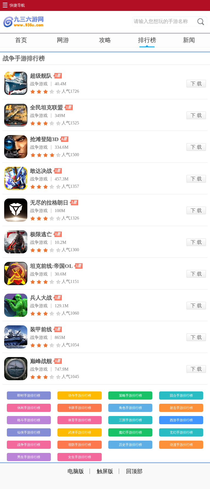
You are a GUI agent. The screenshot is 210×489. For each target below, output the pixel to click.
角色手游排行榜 (130, 408)
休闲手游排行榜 (28, 408)
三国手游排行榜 (130, 420)
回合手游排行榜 (181, 395)
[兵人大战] (15, 305)
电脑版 (76, 471)
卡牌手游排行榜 (79, 408)
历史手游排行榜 (130, 445)
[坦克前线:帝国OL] (15, 273)
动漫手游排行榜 (181, 445)
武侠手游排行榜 (79, 432)
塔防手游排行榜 (79, 445)
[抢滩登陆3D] (15, 146)
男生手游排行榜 (28, 457)
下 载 (196, 83)
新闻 (189, 40)
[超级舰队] (15, 83)
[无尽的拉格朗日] (15, 210)
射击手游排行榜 (181, 408)
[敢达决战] (15, 178)
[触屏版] (23, 21)
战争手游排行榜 (28, 445)
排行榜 (147, 40)
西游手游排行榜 (181, 420)
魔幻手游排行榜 (130, 432)
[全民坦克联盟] (15, 115)
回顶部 (134, 471)
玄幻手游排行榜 (181, 432)
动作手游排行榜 (79, 395)
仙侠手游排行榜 (28, 432)
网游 (63, 40)
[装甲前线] (15, 337)
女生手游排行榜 (79, 457)
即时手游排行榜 (28, 395)
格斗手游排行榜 (28, 420)
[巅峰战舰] (15, 368)
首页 (21, 40)
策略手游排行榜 (130, 395)
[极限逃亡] (15, 241)
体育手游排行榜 (79, 420)
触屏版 (105, 471)
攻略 (105, 40)
